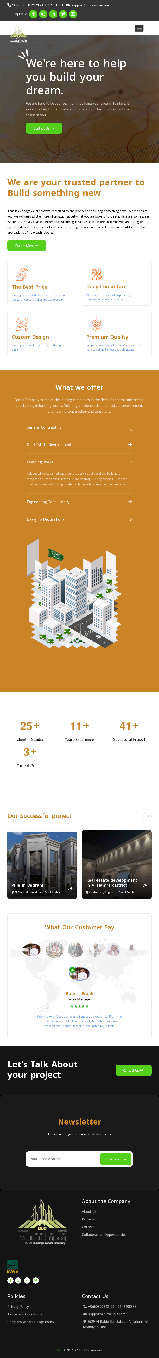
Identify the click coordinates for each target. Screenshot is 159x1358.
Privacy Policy (18, 1306)
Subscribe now (116, 1159)
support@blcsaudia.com (106, 1314)
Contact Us (42, 128)
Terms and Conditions (24, 1314)
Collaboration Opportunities (104, 1234)
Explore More (24, 245)
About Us (89, 1211)
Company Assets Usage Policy (30, 1322)
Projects (88, 1219)
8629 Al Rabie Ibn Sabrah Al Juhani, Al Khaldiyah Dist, (115, 1324)
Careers (88, 1227)
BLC (60, 1350)
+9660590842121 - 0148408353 (112, 1306)
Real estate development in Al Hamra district (37, 882)
